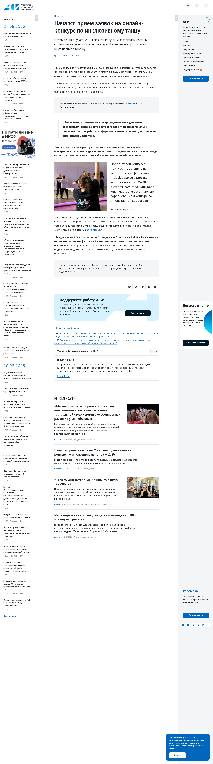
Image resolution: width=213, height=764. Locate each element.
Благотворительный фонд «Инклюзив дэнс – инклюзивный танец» (91, 340)
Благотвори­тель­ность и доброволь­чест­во (92, 504)
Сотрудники (188, 50)
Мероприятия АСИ (192, 54)
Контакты (187, 46)
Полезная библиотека (193, 62)
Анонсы (57, 537)
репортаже (93, 229)
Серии (57, 504)
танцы (108, 336)
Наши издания (189, 66)
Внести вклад (138, 313)
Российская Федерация (70, 328)
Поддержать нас (191, 70)
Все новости (9, 616)
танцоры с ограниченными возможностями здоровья (79, 336)
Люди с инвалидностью (84, 440)
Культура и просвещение (65, 55)
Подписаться (196, 78)
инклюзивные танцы (109, 333)
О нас (185, 42)
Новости (58, 16)
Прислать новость (191, 58)
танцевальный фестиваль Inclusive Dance (139, 333)
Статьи (57, 440)
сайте (128, 103)
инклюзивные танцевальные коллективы (79, 333)
